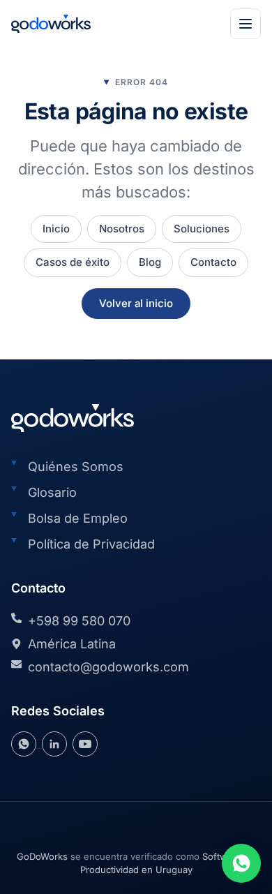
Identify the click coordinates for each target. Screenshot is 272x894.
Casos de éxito (72, 262)
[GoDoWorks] (51, 24)
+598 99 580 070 (79, 620)
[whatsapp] (23, 744)
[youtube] (85, 744)
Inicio (56, 228)
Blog (150, 262)
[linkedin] (54, 744)
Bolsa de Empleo (78, 518)
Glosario (52, 492)
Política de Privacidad (91, 544)
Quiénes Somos (75, 466)
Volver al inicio (136, 303)
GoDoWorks (42, 856)
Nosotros (121, 228)
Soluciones (201, 228)
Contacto (213, 262)
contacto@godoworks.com (108, 667)
